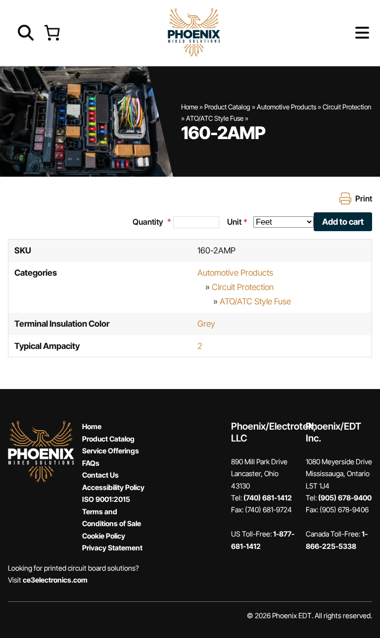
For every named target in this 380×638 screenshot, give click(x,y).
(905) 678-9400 (345, 497)
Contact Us (100, 475)
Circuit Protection (347, 107)
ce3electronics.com (55, 580)
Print (363, 198)
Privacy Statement (112, 547)
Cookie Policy (103, 536)
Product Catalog (227, 107)
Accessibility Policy (113, 487)
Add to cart (343, 222)
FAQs (90, 463)
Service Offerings (110, 450)
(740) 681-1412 (267, 497)
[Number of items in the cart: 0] (52, 32)
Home (189, 107)
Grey (206, 324)
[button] (346, 33)
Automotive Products (286, 107)
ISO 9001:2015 (106, 499)
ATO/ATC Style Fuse (214, 118)
